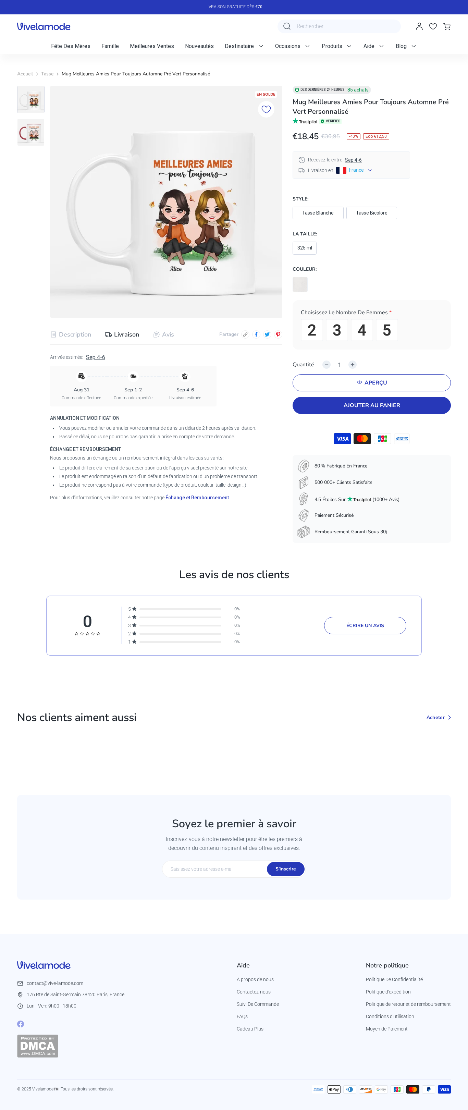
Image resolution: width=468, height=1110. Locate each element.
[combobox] (339, 26)
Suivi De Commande (258, 1004)
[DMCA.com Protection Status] (37, 1046)
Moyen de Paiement (387, 1029)
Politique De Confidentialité (394, 979)
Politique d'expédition (388, 992)
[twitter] (267, 334)
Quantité (303, 364)
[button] (372, 313)
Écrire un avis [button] (365, 625)
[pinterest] (278, 334)
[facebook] (256, 334)
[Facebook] (20, 1024)
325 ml (304, 248)
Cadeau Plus (250, 1029)
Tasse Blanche (318, 213)
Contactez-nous (254, 992)
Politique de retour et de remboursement (408, 1004)
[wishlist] (433, 26)
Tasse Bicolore (371, 213)
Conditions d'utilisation (390, 1016)
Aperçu (376, 383)
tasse (47, 74)
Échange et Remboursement (197, 497)
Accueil (25, 74)
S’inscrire (285, 869)
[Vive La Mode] (44, 26)
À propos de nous (255, 979)
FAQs (242, 1016)
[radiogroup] (372, 330)
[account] (419, 26)
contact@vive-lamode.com (55, 983)
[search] (287, 26)
